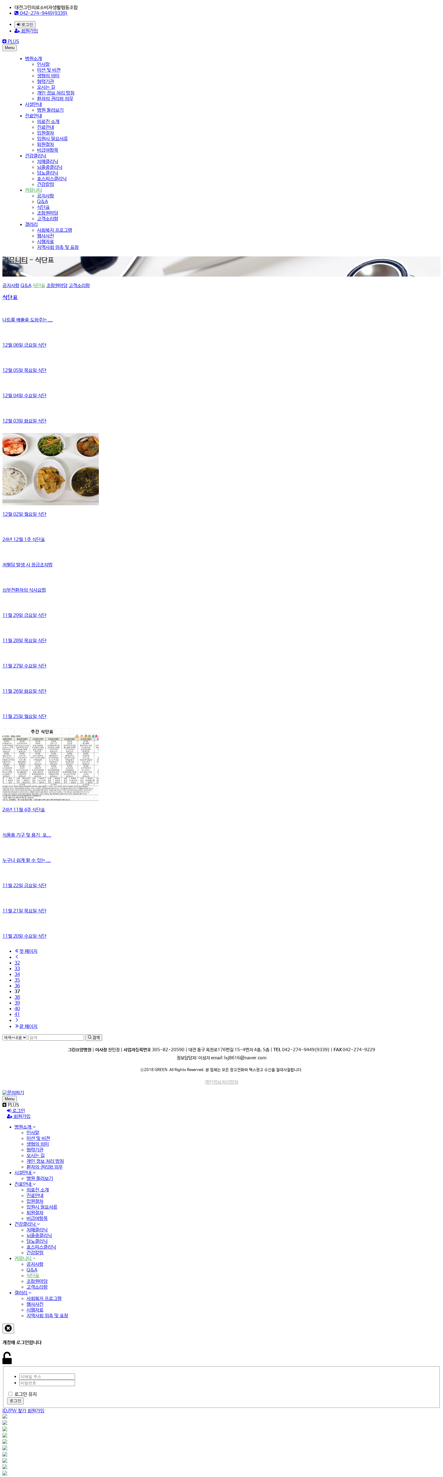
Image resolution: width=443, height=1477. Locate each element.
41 (17, 1014)
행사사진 (45, 236)
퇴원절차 (45, 144)
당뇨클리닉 (47, 173)
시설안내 (33, 104)
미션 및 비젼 (49, 70)
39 (17, 1003)
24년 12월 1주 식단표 (23, 540)
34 (17, 974)
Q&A (42, 202)
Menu (9, 47)
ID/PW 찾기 (14, 1411)
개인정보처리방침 (221, 1082)
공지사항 (45, 196)
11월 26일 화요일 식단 (24, 691)
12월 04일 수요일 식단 (24, 396)
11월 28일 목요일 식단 (24, 641)
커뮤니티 (33, 190)
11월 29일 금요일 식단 (24, 615)
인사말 (43, 64)
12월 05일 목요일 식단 (24, 370)
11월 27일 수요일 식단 (24, 666)
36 (17, 986)
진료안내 (33, 116)
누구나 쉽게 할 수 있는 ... (26, 860)
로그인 (26, 24)
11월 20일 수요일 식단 (24, 936)
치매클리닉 (47, 162)
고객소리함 (47, 219)
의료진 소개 (48, 122)
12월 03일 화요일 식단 (24, 421)
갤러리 (31, 225)
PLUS (13, 42)
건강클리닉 (35, 156)
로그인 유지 (25, 1394)
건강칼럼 (45, 184)
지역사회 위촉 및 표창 (58, 247)
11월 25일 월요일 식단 (24, 717)
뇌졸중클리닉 (49, 167)
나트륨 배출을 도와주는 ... (27, 320)
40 (17, 1009)
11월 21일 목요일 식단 (24, 911)
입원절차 (45, 133)
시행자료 (45, 242)
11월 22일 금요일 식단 (24, 886)
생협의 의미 (48, 76)
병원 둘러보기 (50, 110)
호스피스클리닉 (52, 179)
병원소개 (33, 59)
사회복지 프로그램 (54, 230)
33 (17, 969)
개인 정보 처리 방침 (55, 93)
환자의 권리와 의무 (55, 99)
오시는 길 (46, 87)
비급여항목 (47, 150)
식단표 (43, 207)
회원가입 (29, 31)
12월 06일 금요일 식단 (24, 345)
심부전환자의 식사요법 (24, 590)
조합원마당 (47, 213)
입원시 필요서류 (52, 139)
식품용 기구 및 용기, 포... (26, 835)
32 (17, 963)
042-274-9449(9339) (43, 13)
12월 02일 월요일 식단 (24, 514)
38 (17, 997)
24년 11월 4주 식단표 (23, 810)
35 (17, 980)
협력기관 (45, 82)
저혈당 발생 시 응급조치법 (27, 565)
